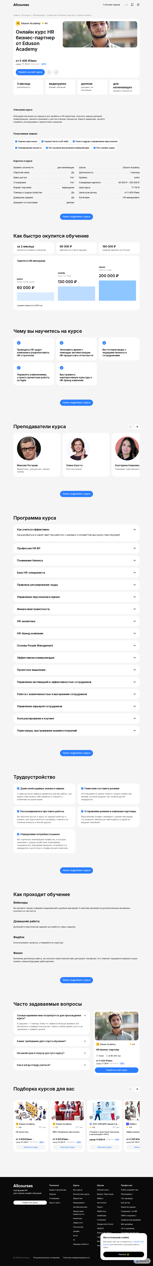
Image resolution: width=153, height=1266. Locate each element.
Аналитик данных (128, 1207)
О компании (54, 1198)
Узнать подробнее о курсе (76, 216)
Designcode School (105, 1224)
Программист (127, 1194)
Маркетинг (78, 1198)
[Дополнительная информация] (17, 1117)
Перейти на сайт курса (30, 72)
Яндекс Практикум (105, 1194)
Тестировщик (127, 1198)
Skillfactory (101, 1211)
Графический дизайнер (131, 1220)
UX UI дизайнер (127, 1228)
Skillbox (100, 1198)
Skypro (100, 1207)
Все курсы (26, 15)
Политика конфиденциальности (76, 1258)
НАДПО (100, 1228)
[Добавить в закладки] (44, 1117)
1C (74, 1240)
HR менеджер (39, 15)
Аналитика (77, 1218)
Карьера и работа (81, 1244)
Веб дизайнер (127, 1224)
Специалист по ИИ (129, 1211)
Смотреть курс (31, 1147)
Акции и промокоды (57, 1190)
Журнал (52, 1194)
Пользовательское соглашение (46, 1258)
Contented (101, 1220)
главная (16, 15)
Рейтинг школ (103, 1190)
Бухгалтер (125, 1203)
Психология (78, 1227)
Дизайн (76, 1231)
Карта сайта (54, 1203)
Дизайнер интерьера (130, 1233)
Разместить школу (30, 1203)
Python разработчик (129, 1190)
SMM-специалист (128, 1215)
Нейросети (78, 1223)
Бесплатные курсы (81, 1194)
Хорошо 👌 (123, 1254)
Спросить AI (144, 1261)
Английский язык (80, 1207)
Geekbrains (101, 1215)
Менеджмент (79, 1203)
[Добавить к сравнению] (56, 72)
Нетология (101, 1203)
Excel (75, 1235)
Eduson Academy (104, 1233)
